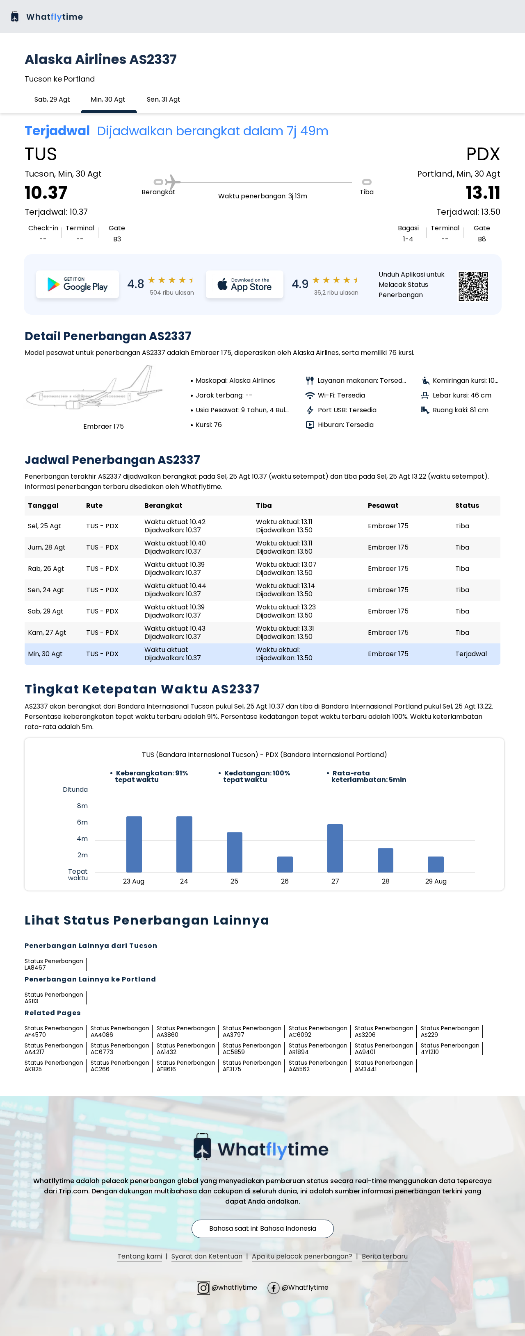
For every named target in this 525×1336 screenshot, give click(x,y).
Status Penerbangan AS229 (450, 1031)
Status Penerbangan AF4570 (54, 1031)
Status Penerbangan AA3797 (252, 1031)
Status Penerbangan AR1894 (318, 1048)
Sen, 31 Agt (163, 99)
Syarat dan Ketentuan (206, 1256)
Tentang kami (139, 1256)
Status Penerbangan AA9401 (384, 1048)
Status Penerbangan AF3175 (252, 1066)
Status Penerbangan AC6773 (120, 1048)
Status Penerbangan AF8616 (186, 1066)
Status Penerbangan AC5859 (252, 1048)
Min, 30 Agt (108, 99)
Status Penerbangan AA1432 (186, 1048)
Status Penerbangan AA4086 (120, 1031)
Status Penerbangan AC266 (120, 1066)
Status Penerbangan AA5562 (318, 1066)
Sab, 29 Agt (52, 99)
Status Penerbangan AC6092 (318, 1031)
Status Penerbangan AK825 (54, 1066)
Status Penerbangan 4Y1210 (450, 1048)
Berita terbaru (385, 1256)
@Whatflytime (304, 1287)
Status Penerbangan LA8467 (54, 964)
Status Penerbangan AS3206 (384, 1031)
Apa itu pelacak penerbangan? (302, 1256)
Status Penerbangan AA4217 (54, 1048)
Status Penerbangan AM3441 (384, 1066)
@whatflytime (234, 1287)
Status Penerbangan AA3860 (186, 1031)
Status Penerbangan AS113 (54, 998)
